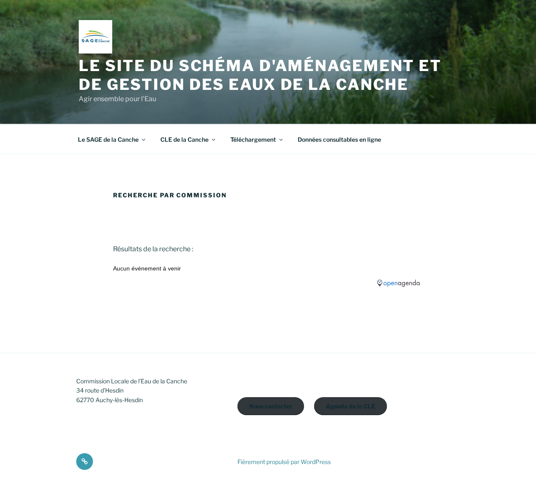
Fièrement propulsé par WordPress (284, 461)
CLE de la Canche (184, 139)
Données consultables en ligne (339, 139)
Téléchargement (253, 139)
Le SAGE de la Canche (108, 139)
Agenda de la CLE (350, 406)
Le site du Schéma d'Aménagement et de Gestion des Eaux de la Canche (260, 75)
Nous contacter (270, 406)
